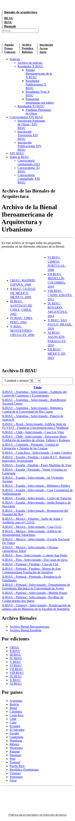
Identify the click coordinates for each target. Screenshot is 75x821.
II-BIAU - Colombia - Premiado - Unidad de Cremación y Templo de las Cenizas (30, 446)
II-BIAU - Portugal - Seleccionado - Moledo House (34, 593)
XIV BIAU (17, 153)
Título (37, 387)
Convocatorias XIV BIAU (26, 117)
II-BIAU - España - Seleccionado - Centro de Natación (37, 498)
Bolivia (14, 704)
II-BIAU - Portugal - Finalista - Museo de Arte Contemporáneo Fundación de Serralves (31, 570)
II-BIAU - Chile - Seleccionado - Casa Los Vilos (33, 432)
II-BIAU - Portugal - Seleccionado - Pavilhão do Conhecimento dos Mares (32, 599)
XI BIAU (16, 683)
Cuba (13, 722)
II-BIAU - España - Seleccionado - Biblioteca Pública (36, 485)
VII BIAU (16, 669)
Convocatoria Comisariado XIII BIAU (29, 178)
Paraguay (15, 755)
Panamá (15, 751)
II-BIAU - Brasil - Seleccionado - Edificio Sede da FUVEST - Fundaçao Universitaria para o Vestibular (35, 425)
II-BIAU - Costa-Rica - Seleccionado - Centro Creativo (37, 452)
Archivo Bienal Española (25, 630)
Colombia (16, 711)
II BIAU (15, 651)
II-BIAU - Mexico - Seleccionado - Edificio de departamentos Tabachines (31, 533)
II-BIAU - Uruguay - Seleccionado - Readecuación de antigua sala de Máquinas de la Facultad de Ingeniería (36, 607)
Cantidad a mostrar (17, 380)
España (14, 733)
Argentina (16, 700)
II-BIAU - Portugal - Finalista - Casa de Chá (30, 564)
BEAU (8, 18)
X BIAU (15, 680)
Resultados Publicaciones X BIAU (36, 84)
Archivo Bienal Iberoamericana (29, 626)
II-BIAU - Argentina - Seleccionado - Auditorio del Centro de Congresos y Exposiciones (34, 393)
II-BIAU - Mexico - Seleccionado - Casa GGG (32, 526)
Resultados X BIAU (30, 66)
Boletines (27, 52)
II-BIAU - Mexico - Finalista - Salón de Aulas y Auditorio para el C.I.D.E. (32, 520)
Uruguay (15, 773)
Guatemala (16, 737)
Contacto (9, 52)
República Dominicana (24, 769)
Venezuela (16, 777)
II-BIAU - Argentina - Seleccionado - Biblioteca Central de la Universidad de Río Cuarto (32, 409)
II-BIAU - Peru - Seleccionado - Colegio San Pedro (34, 555)
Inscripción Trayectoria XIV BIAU (28, 135)
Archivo (26, 44)
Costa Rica (16, 715)
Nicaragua (16, 748)
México (14, 744)
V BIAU (15, 662)
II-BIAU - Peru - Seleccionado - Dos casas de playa (35, 559)
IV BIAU (16, 658)
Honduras (16, 740)
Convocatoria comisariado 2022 (29, 162)
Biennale (10, 26)
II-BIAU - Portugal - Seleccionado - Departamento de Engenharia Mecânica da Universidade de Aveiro (36, 586)
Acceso (44, 48)
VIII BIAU (17, 672)
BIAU (8, 22)
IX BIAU (16, 676)
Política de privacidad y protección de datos (37, 815)
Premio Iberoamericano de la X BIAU (39, 73)
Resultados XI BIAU (31, 106)
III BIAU (15, 654)
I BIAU (14, 647)
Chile (13, 719)
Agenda (9, 44)
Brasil (13, 708)
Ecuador (15, 726)
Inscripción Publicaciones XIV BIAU (30, 146)
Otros (13, 780)
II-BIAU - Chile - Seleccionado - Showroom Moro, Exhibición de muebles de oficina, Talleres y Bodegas (36, 438)
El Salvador (17, 729)
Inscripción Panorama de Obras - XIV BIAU (31, 124)
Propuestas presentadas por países (40, 100)
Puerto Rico (17, 766)
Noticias (15, 59)
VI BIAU (16, 665)
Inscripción (46, 44)
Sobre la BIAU (19, 157)
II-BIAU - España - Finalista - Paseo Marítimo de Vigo (36, 465)
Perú (12, 758)
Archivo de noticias (30, 62)
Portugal (15, 762)
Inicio (43, 52)
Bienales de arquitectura (20, 12)
